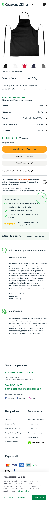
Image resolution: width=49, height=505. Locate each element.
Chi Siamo (9, 419)
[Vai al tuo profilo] (32, 4)
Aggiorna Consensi (35, 433)
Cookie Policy (33, 428)
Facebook (22, 398)
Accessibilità (33, 438)
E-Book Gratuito (11, 442)
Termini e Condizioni (36, 419)
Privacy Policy (33, 424)
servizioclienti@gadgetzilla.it (20, 331)
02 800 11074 (14, 384)
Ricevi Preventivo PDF (24, 163)
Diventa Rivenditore (13, 437)
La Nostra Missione (12, 428)
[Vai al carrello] (38, 4)
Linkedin (10, 398)
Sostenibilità (10, 424)
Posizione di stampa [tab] (35, 236)
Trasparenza (35, 411)
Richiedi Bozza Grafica (24, 156)
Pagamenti (11, 456)
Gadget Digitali (11, 433)
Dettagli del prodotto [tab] (11, 236)
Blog (19, 433)
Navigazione (12, 411)
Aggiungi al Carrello (24, 149)
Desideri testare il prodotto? (18, 171)
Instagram (34, 398)
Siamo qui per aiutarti (17, 365)
